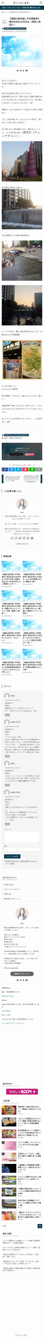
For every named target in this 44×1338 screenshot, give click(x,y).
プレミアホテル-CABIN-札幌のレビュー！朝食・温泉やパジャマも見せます (21, 1249)
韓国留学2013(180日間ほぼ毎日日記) (15, 28)
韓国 (6, 438)
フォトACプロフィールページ (13, 1023)
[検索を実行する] (40, 1226)
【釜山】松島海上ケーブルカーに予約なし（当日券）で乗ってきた (21, 1256)
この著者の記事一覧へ (22, 544)
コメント (7, 829)
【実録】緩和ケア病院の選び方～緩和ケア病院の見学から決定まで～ (21, 1269)
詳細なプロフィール (22, 974)
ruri (22, 512)
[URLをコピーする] (39, 469)
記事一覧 (7, 894)
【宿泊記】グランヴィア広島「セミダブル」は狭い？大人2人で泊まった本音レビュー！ (21, 1263)
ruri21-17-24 (15, 722)
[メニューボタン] (3, 3)
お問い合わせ (9, 885)
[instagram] (20, 70)
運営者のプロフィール (12, 899)
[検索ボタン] (41, 3)
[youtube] (26, 70)
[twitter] (17, 70)
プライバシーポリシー (12, 889)
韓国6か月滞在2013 (15, 438)
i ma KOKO (6, 1011)
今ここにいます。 (22, 3)
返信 (7, 715)
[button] (5, 469)
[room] (23, 70)
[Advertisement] (22, 1053)
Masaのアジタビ (8, 996)
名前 (5, 846)
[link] (12, 538)
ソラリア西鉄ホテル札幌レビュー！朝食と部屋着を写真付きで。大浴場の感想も (21, 1242)
